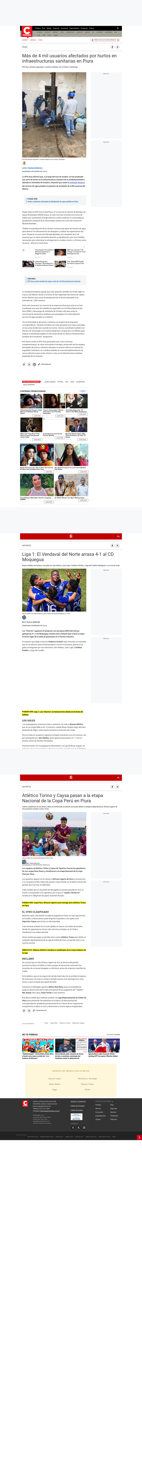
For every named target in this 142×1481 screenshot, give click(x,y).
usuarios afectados (50, 382)
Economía (64, 28)
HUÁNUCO (87, 32)
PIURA (38, 35)
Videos (91, 28)
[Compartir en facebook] (112, 47)
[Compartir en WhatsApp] (34, 364)
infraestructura (80, 382)
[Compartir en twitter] (117, 47)
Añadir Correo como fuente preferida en (105, 40)
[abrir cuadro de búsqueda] (118, 28)
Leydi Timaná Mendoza (32, 168)
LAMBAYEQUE (108, 32)
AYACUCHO (47, 32)
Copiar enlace (46, 364)
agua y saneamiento (29, 384)
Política (37, 28)
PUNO (44, 35)
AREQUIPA (39, 32)
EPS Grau (60, 382)
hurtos (72, 382)
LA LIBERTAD (99, 32)
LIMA (115, 32)
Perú (43, 28)
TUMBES (55, 35)
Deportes (56, 28)
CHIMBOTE (55, 32)
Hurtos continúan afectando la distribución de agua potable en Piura (52, 201)
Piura (24, 47)
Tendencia (84, 28)
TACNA (49, 35)
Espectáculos (74, 28)
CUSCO (62, 32)
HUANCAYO (80, 32)
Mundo (49, 28)
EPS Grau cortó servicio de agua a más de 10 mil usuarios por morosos (53, 281)
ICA (93, 32)
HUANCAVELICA (70, 32)
